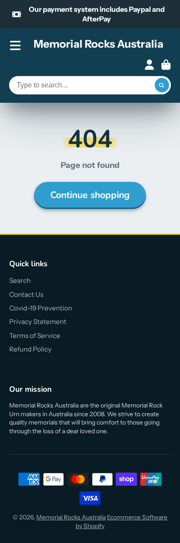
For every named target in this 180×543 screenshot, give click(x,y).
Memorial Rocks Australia (71, 517)
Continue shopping (90, 195)
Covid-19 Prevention (40, 308)
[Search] (162, 85)
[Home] (98, 45)
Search (20, 280)
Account (149, 64)
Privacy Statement (37, 321)
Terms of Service (34, 335)
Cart (166, 64)
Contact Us (26, 294)
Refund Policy (30, 349)
